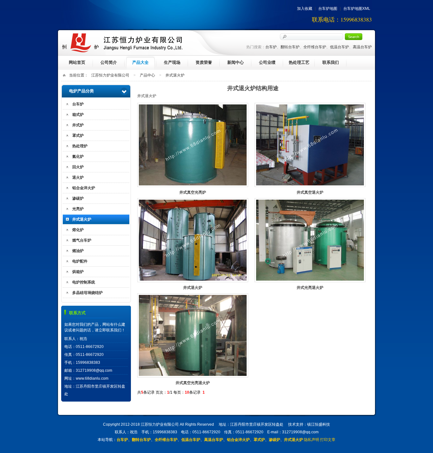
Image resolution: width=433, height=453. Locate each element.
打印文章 (327, 439)
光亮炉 (78, 209)
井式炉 (78, 125)
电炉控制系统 (83, 282)
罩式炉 (78, 135)
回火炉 (78, 167)
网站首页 (77, 62)
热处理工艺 (299, 62)
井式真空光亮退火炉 (192, 335)
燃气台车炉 (81, 240)
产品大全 (140, 62)
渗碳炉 (78, 198)
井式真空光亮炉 (192, 145)
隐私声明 (311, 439)
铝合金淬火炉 (83, 188)
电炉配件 (79, 261)
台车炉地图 (327, 8)
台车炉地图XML (356, 8)
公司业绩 (267, 62)
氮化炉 (78, 156)
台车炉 (78, 104)
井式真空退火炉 (310, 145)
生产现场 (172, 62)
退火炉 (78, 177)
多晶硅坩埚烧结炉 (87, 292)
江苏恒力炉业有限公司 (110, 75)
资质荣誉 (204, 62)
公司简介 (108, 62)
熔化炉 (78, 230)
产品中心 (147, 75)
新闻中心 (235, 62)
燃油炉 (78, 251)
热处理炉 (79, 146)
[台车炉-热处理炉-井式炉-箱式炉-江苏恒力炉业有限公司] (122, 42)
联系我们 (330, 62)
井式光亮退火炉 (310, 240)
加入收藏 (304, 8)
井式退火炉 (174, 75)
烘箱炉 (78, 272)
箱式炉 (78, 114)
